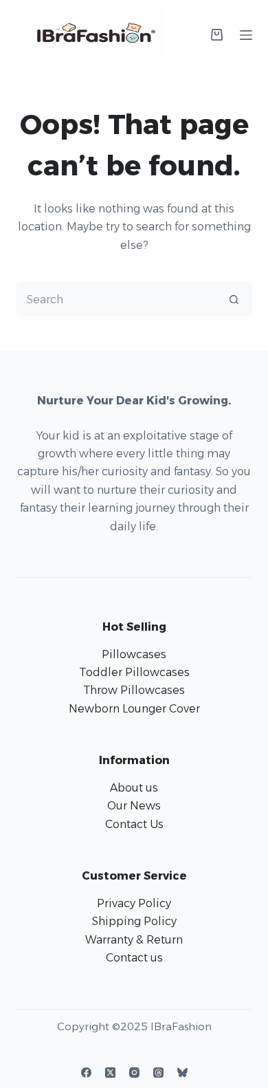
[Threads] (158, 1072)
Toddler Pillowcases (134, 672)
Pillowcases (134, 654)
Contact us (134, 957)
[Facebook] (86, 1072)
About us (134, 787)
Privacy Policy (134, 903)
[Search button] (234, 299)
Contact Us (134, 824)
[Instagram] (134, 1072)
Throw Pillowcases (134, 690)
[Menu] (246, 35)
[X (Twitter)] (110, 1072)
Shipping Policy (134, 921)
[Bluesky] (182, 1072)
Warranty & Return (134, 939)
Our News (134, 805)
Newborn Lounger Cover (134, 708)
